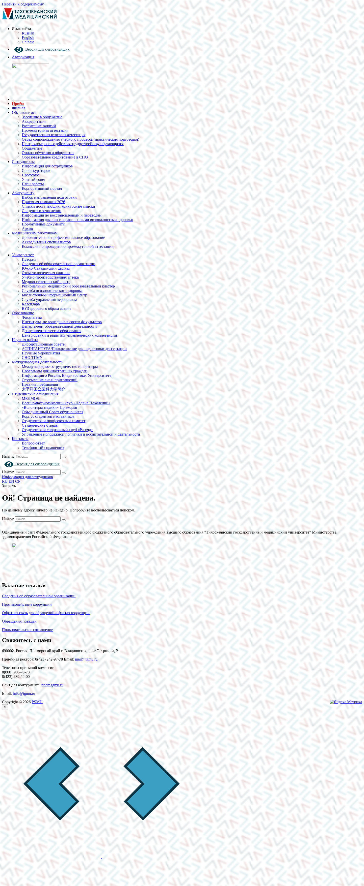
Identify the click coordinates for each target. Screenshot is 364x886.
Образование (23, 313)
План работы (33, 184)
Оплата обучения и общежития (48, 153)
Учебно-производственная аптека (50, 277)
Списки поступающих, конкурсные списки (58, 206)
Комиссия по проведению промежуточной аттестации (68, 246)
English (28, 37)
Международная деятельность (37, 362)
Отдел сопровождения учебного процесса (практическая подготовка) (80, 139)
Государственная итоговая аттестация (53, 135)
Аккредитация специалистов (46, 242)
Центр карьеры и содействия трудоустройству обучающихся (73, 144)
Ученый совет (34, 179)
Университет (23, 255)
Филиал (18, 108)
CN (18, 481)
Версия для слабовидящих (46, 49)
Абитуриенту (23, 193)
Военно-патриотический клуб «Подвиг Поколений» (66, 403)
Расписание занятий (39, 126)
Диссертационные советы (44, 344)
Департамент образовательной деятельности (59, 326)
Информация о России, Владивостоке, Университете (66, 375)
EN (11, 481)
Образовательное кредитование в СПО (55, 157)
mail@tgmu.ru (86, 659)
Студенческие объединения (35, 394)
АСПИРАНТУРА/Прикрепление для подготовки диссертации (74, 349)
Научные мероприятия (41, 353)
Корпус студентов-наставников (48, 416)
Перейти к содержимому (23, 4)
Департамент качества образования (51, 331)
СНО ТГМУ (32, 357)
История (29, 259)
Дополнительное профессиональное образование (63, 237)
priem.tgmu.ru (52, 685)
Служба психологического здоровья (52, 290)
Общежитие (32, 148)
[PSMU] (29, 20)
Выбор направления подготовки (49, 197)
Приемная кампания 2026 (43, 202)
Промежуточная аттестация (45, 130)
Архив (27, 228)
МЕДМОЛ (30, 398)
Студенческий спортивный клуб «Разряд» (57, 430)
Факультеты (32, 317)
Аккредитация (34, 121)
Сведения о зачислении (41, 211)
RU (5, 481)
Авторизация (23, 57)
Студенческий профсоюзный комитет (53, 421)
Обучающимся (24, 112)
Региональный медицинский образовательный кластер (68, 286)
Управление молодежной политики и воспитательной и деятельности (81, 434)
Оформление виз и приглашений (50, 380)
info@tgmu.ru (24, 693)
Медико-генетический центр (46, 282)
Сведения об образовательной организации (58, 264)
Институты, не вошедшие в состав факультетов (62, 322)
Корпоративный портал (42, 188)
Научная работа (25, 340)
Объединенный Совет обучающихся (52, 412)
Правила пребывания (40, 384)
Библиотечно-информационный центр (54, 295)
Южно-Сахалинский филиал (46, 268)
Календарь (31, 304)
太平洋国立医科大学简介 (43, 389)
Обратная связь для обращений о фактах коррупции (46, 613)
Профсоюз (30, 175)
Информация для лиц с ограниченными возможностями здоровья (77, 220)
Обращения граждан (19, 621)
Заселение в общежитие (42, 117)
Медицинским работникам (34, 233)
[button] (52, 857)
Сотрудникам (23, 161)
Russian (28, 33)
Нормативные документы (43, 224)
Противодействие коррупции (27, 604)
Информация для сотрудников (47, 166)
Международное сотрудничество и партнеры (60, 366)
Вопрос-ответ (33, 443)
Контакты (20, 439)
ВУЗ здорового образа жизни (46, 308)
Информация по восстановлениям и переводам (62, 215)
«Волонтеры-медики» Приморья (49, 407)
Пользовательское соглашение (27, 630)
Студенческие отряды (40, 425)
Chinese (28, 42)
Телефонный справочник (43, 447)
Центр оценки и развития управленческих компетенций (69, 335)
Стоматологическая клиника (46, 273)
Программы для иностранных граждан (54, 371)
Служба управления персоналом (49, 299)
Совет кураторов (36, 170)
